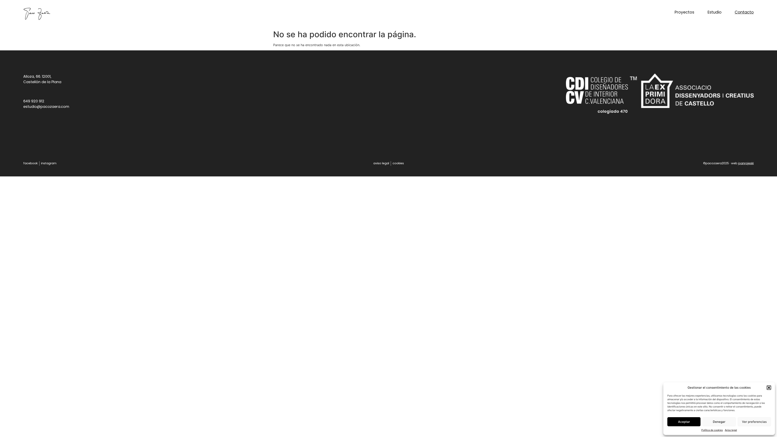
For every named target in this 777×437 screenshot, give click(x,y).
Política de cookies (712, 430)
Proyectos (684, 12)
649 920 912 (33, 101)
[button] (769, 388)
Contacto (744, 12)
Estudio (715, 12)
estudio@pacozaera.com (46, 106)
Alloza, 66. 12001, (37, 76)
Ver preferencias (754, 422)
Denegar (719, 422)
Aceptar (684, 422)
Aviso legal (731, 430)
